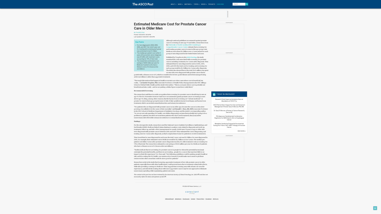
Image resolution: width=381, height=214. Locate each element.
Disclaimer (208, 199)
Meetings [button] (187, 4)
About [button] (173, 4)
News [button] (180, 4)
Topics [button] (196, 4)
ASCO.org (215, 199)
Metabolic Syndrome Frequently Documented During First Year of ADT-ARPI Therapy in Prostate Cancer (229, 125)
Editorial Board (169, 199)
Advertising (178, 199)
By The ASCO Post (139, 32)
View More (241, 131)
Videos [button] (203, 4)
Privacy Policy (200, 199)
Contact (193, 199)
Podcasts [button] (211, 4)
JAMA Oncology (192, 57)
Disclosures (186, 199)
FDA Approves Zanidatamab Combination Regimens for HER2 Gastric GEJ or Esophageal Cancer (229, 118)
